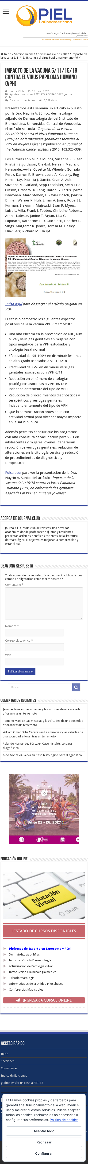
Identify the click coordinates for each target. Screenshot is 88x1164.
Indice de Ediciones (14, 1075)
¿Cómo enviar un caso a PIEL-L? (22, 1083)
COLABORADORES (52, 94)
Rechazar (44, 1142)
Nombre (12, 626)
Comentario (14, 584)
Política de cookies (64, 1120)
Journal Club (16, 91)
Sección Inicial (23, 54)
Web (8, 655)
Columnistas (9, 1068)
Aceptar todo (44, 1131)
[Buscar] (76, 687)
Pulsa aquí (13, 304)
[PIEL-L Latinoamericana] (44, 15)
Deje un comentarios (22, 100)
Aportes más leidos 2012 (52, 54)
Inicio (7, 54)
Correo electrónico (19, 640)
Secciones (7, 1061)
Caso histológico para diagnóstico (59, 755)
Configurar (44, 1153)
